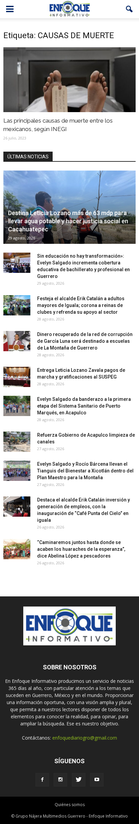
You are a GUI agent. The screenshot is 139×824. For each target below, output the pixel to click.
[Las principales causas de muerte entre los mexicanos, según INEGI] (69, 79)
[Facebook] (42, 780)
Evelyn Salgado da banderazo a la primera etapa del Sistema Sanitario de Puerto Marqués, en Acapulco (84, 405)
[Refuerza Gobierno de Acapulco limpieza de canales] (16, 442)
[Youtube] (97, 780)
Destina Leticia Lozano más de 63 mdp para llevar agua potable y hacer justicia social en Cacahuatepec (68, 221)
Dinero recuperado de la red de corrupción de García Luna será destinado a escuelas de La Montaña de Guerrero (85, 341)
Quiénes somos (70, 804)
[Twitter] (78, 780)
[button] (129, 9)
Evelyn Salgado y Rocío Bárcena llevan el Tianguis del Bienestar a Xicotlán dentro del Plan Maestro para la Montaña (85, 470)
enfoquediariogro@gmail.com (84, 738)
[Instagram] (60, 780)
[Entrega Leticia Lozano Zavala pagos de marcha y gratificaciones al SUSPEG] (16, 377)
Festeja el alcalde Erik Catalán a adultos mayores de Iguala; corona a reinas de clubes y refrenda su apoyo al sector (80, 305)
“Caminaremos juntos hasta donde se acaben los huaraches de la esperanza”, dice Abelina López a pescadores (81, 549)
